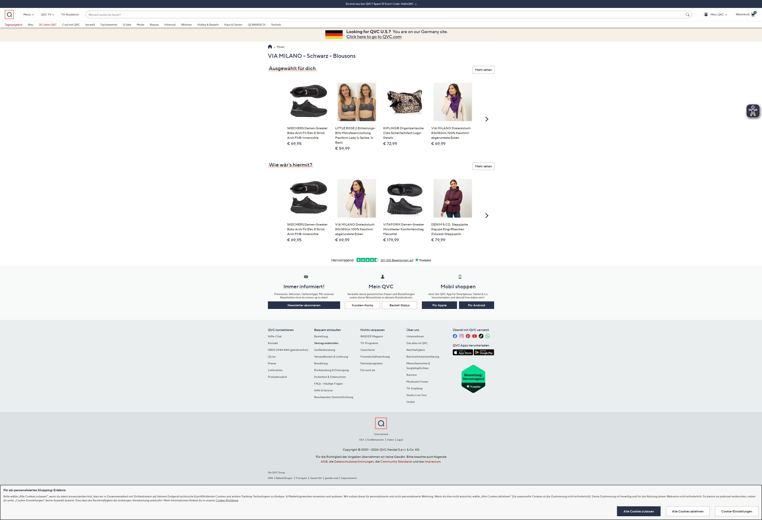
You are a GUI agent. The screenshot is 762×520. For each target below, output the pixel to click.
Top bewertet (108, 24)
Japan (400, 439)
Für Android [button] (476, 305)
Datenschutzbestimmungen (354, 461)
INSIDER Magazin (371, 336)
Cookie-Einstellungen (736, 511)
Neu (30, 24)
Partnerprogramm (371, 363)
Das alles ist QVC (417, 343)
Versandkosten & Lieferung (331, 356)
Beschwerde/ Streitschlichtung (333, 397)
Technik (276, 24)
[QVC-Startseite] (270, 47)
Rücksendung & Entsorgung (331, 370)
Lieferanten (275, 370)
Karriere (411, 374)
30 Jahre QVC (48, 24)
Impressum (433, 461)
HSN (270, 478)
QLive (272, 356)
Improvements (349, 478)
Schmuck (170, 24)
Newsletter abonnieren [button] (304, 305)
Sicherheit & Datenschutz (330, 376)
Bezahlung (321, 363)
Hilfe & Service (323, 390)
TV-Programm (369, 343)
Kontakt (273, 343)
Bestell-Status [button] (400, 305)
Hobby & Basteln (208, 24)
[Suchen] (688, 14)
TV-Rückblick (70, 14)
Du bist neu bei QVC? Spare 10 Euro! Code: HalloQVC (380, 3)
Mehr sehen (483, 70)
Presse (272, 363)
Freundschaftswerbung (375, 356)
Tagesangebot (13, 24)
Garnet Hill (316, 478)
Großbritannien (375, 439)
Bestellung (321, 336)
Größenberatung (324, 349)
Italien (390, 439)
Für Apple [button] (439, 305)
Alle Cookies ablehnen (688, 511)
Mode (140, 24)
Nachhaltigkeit (415, 349)
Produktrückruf (277, 376)
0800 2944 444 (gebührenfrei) (288, 349)
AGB (324, 461)
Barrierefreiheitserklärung (422, 356)
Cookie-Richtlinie (227, 500)
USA (361, 439)
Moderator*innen (417, 381)
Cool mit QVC (71, 24)
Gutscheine (367, 349)
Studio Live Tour (416, 395)
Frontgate (301, 478)
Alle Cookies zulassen (638, 511)
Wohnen (186, 24)
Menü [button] (27, 14)
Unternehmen (415, 336)
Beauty (154, 24)
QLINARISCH (257, 24)
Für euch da (367, 370)
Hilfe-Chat (275, 336)
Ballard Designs (284, 478)
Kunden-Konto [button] (362, 305)
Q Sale (127, 24)
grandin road (331, 478)
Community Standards (396, 461)
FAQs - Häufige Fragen (328, 383)
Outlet (410, 401)
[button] (711, 15)
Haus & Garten (233, 24)
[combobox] (385, 14)
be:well (90, 24)
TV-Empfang (414, 388)
